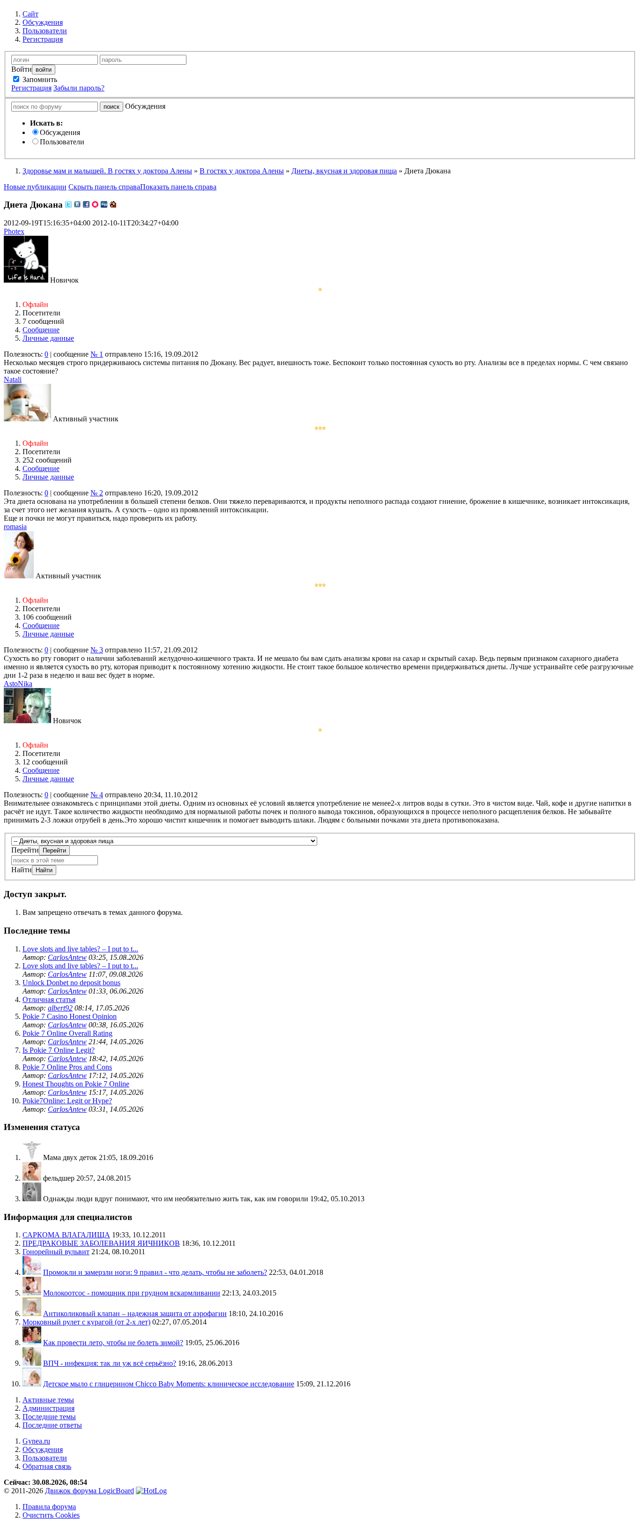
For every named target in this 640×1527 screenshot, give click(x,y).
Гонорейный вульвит (55, 1252)
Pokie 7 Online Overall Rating (67, 1033)
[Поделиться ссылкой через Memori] (95, 205)
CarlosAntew (67, 957)
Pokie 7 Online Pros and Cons (67, 1067)
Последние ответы (52, 1425)
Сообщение (41, 330)
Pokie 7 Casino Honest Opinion (69, 1016)
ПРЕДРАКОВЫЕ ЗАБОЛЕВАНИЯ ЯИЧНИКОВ (101, 1243)
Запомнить (39, 79)
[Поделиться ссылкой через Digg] (104, 205)
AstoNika (18, 684)
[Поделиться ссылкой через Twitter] (68, 205)
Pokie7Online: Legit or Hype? (67, 1101)
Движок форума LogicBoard (89, 1491)
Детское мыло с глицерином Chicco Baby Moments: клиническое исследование (168, 1384)
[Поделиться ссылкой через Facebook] (86, 205)
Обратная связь (46, 1466)
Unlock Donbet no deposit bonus (71, 983)
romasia (15, 527)
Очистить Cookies (51, 1515)
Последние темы (49, 1417)
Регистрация (31, 88)
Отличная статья (48, 999)
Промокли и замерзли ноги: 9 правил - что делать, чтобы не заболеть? (155, 1272)
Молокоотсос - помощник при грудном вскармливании (131, 1293)
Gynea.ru (36, 1441)
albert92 (60, 1008)
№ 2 (96, 493)
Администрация (48, 1408)
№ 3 (96, 650)
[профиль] (31, 1157)
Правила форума (49, 1507)
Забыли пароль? (78, 88)
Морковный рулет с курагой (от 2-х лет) (86, 1322)
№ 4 (96, 795)
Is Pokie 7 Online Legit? (58, 1050)
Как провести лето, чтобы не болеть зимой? (113, 1343)
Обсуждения (60, 132)
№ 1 (96, 354)
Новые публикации (35, 187)
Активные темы (48, 1400)
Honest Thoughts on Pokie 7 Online (75, 1084)
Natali (13, 379)
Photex (14, 231)
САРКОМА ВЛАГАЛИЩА (66, 1235)
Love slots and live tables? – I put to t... (80, 949)
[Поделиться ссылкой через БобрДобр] (113, 205)
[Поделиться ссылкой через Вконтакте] (77, 205)
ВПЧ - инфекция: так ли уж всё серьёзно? (109, 1363)
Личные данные (48, 338)
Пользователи (62, 142)
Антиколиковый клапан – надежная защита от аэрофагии (135, 1313)
